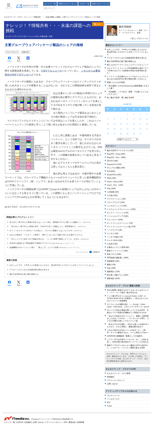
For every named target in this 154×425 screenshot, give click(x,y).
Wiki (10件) (111, 188)
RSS (98, 24)
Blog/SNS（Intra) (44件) (116, 154)
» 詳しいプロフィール (139, 38)
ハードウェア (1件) (114, 230)
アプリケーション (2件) (116, 199)
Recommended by (82, 252)
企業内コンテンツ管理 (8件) (118, 247)
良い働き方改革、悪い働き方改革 (120, 98)
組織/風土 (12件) (113, 271)
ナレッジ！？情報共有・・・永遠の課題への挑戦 (42, 17)
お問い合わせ (112, 384)
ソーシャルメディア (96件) (117, 216)
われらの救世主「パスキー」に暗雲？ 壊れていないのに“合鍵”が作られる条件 (45, 235)
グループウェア (12, 52)
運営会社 (72, 422)
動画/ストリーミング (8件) (117, 251)
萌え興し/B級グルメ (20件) (117, 275)
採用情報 (80, 422)
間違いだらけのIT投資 (116, 82)
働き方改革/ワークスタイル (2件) (120, 150)
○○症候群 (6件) (113, 192)
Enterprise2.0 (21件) (114, 164)
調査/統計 (25, 52)
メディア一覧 (9, 422)
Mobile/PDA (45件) (114, 175)
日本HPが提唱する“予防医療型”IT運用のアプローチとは (41, 243)
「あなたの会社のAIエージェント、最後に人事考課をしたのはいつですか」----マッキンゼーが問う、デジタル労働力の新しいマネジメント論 (128, 318)
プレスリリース (113, 395)
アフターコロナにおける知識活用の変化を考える (29, 270)
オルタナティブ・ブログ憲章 (118, 373)
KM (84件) (111, 171)
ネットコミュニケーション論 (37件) (121, 227)
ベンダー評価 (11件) (115, 237)
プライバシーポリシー (116, 380)
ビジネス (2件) (113, 233)
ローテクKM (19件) (114, 240)
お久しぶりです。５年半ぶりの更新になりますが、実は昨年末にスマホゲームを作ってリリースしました (51, 265)
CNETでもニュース (51, 70)
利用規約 (110, 377)
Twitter (109, 406)
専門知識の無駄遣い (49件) (117, 258)
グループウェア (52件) (116, 202)
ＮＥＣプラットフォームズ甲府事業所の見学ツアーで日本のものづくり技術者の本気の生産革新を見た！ (127, 70)
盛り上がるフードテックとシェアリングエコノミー (127, 65)
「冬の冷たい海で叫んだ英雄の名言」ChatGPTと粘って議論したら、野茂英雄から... (47, 226)
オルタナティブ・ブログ (13, 17)
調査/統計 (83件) (113, 278)
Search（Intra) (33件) (115, 182)
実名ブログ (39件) (114, 254)
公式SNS (19, 422)
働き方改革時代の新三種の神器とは (23, 274)
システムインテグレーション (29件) (121, 209)
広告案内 (28, 422)
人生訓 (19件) (112, 244)
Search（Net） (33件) (115, 185)
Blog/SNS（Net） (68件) (116, 157)
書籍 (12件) (111, 265)
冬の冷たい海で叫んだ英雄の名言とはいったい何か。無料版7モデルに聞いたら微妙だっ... (49, 222)
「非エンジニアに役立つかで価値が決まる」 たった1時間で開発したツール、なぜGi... (49, 239)
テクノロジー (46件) (115, 220)
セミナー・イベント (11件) (117, 213)
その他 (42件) (112, 195)
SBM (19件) (111, 178)
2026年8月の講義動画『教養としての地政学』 (125, 336)
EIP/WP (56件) (112, 161)
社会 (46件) (111, 268)
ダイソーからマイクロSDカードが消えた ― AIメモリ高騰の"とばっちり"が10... (45, 231)
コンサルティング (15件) (117, 206)
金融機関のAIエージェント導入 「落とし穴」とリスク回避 (44, 247)
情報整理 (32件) (113, 261)
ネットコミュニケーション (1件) (120, 223)
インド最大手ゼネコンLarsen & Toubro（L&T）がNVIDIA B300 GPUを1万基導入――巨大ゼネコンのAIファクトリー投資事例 (127, 298)
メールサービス (113, 399)
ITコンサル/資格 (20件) (116, 168)
